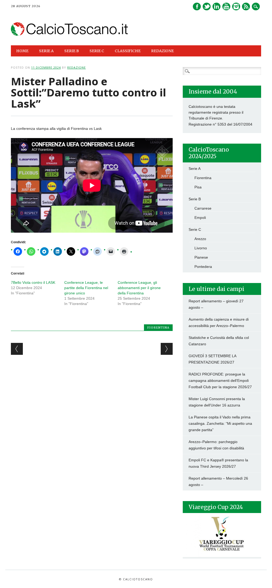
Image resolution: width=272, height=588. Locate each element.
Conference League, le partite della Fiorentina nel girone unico (86, 287)
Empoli (200, 217)
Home (22, 50)
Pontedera (203, 266)
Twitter (207, 6)
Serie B (195, 199)
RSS (246, 6)
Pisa (198, 187)
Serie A (195, 168)
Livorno (200, 248)
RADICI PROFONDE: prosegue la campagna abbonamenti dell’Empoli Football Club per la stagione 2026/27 (220, 380)
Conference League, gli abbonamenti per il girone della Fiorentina (139, 287)
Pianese (201, 257)
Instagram (236, 6)
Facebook (197, 6)
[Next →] (167, 349)
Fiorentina (158, 327)
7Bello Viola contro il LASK (33, 282)
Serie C (195, 229)
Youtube (226, 6)
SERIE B (71, 50)
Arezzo (200, 239)
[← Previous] (17, 349)
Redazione (162, 50)
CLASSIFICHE (128, 50)
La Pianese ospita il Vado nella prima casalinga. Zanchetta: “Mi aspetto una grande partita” (220, 423)
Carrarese (202, 208)
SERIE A (46, 50)
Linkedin (216, 6)
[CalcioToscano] (69, 34)
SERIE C (97, 50)
